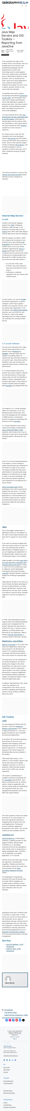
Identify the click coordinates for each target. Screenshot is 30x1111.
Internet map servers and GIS (11, 174)
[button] (22, 6)
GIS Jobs (5, 1072)
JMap (4, 527)
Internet (4, 231)
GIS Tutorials (6, 1069)
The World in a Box (10, 1012)
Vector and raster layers (10, 487)
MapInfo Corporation (9, 644)
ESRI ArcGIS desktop (20, 310)
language (17, 421)
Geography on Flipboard (9, 1107)
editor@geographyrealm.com (10, 1055)
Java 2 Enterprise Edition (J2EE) (12, 430)
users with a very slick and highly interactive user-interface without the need (15, 563)
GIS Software (5, 54)
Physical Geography (8, 1081)
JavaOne (24, 125)
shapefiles (9, 386)
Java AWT (5, 573)
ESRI (12, 225)
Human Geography (8, 1083)
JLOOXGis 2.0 (8, 835)
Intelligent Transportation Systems (13, 932)
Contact (5, 1102)
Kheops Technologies (15, 635)
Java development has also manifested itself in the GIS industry (15, 117)
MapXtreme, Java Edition (12, 641)
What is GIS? (6, 1067)
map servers (12, 138)
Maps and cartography (9, 1093)
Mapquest (16, 351)
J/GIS (4, 721)
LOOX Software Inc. (8, 838)
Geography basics (7, 1090)
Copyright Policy (7, 1105)
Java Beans (8, 780)
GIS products (19, 145)
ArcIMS (23, 299)
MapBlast (5, 353)
